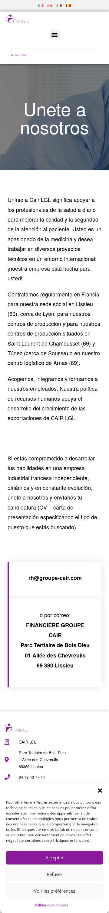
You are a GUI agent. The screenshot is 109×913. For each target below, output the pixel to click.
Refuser (54, 874)
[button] (100, 791)
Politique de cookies (51, 905)
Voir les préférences (54, 891)
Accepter (54, 857)
